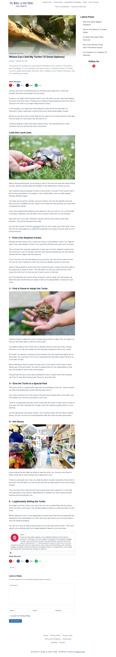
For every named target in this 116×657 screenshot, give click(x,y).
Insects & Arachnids (78, 7)
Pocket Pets (58, 2)
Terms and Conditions (53, 639)
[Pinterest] (10, 553)
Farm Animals (94, 2)
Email (35, 610)
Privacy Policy (25, 616)
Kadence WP (80, 652)
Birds (85, 2)
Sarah (12, 61)
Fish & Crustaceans (62, 7)
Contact (62, 642)
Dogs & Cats (47, 2)
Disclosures (67, 639)
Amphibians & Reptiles (72, 2)
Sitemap (54, 642)
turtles (12, 567)
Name (12, 610)
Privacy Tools (67, 635)
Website (58, 610)
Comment (14, 585)
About (46, 635)
